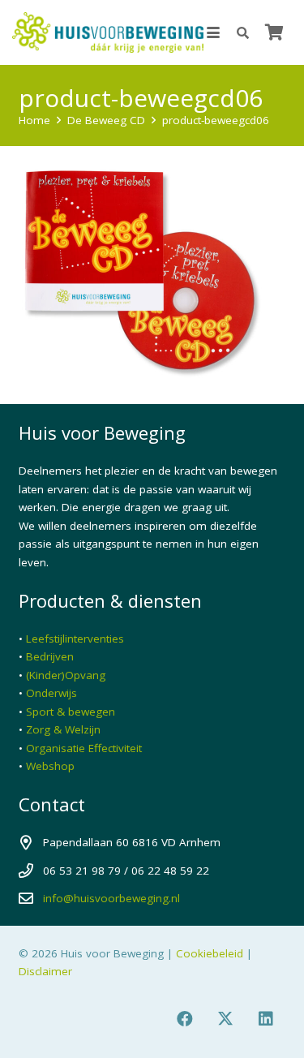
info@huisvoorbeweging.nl (111, 898)
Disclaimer (45, 971)
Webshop (50, 766)
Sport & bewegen (70, 711)
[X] (225, 1019)
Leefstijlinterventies (75, 638)
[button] (213, 32)
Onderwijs (51, 693)
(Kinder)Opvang (65, 675)
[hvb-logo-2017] (107, 32)
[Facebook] (185, 1019)
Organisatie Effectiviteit (84, 748)
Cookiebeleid (209, 953)
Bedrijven (50, 656)
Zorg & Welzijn (63, 729)
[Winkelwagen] (274, 32)
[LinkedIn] (266, 1019)
